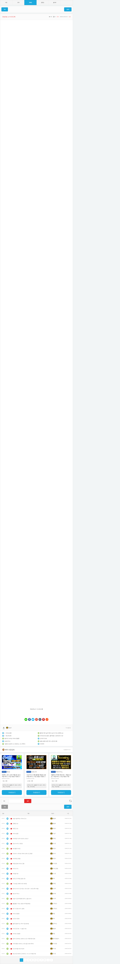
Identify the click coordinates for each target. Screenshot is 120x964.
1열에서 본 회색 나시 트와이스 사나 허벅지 (14, 744)
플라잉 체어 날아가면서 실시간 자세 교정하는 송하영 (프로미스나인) (52, 733)
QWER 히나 (7, 741)
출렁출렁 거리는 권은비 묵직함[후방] (21, 903)
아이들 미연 (15, 873)
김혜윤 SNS (15, 823)
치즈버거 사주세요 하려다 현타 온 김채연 (22, 853)
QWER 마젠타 (16, 918)
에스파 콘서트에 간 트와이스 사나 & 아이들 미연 (24, 953)
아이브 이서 (15, 868)
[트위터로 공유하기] (33, 719)
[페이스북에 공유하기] (29, 719)
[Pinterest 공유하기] (43, 719)
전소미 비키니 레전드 (18, 843)
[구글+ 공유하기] (36, 719)
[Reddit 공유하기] (47, 719)
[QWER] (42, 743)
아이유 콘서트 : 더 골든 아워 (19, 928)
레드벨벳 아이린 (16, 848)
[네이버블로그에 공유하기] (25, 719)
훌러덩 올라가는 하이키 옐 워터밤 (21, 923)
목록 (5, 9)
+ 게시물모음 (68, 727)
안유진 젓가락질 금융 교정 (19, 878)
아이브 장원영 (16, 913)
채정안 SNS (15, 828)
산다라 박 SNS (43, 738)
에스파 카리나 (16, 893)
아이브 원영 (8, 733)
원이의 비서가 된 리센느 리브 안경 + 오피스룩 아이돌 (25, 888)
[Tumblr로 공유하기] (40, 719)
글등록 (68, 9)
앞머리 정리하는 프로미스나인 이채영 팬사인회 (24, 938)
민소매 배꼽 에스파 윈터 (18, 948)
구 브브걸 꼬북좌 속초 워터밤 (20, 883)
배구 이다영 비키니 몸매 (18, 908)
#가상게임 (8, 786)
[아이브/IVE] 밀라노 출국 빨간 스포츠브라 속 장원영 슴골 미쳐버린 (52, 735)
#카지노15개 (5, 785)
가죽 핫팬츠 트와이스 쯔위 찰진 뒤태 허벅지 (23, 943)
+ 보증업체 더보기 (67, 749)
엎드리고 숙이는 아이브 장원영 (11, 738)
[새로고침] (70, 801)
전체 (5, 806)
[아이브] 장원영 (16, 933)
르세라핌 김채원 (16, 858)
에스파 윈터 (8, 735)
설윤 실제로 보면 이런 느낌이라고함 (48, 741)
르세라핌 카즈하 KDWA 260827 (21, 838)
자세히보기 (11, 792)
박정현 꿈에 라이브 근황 (18, 863)
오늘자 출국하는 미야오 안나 (19, 818)
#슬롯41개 (11, 785)
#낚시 (16, 785)
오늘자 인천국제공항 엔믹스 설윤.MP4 (22, 898)
